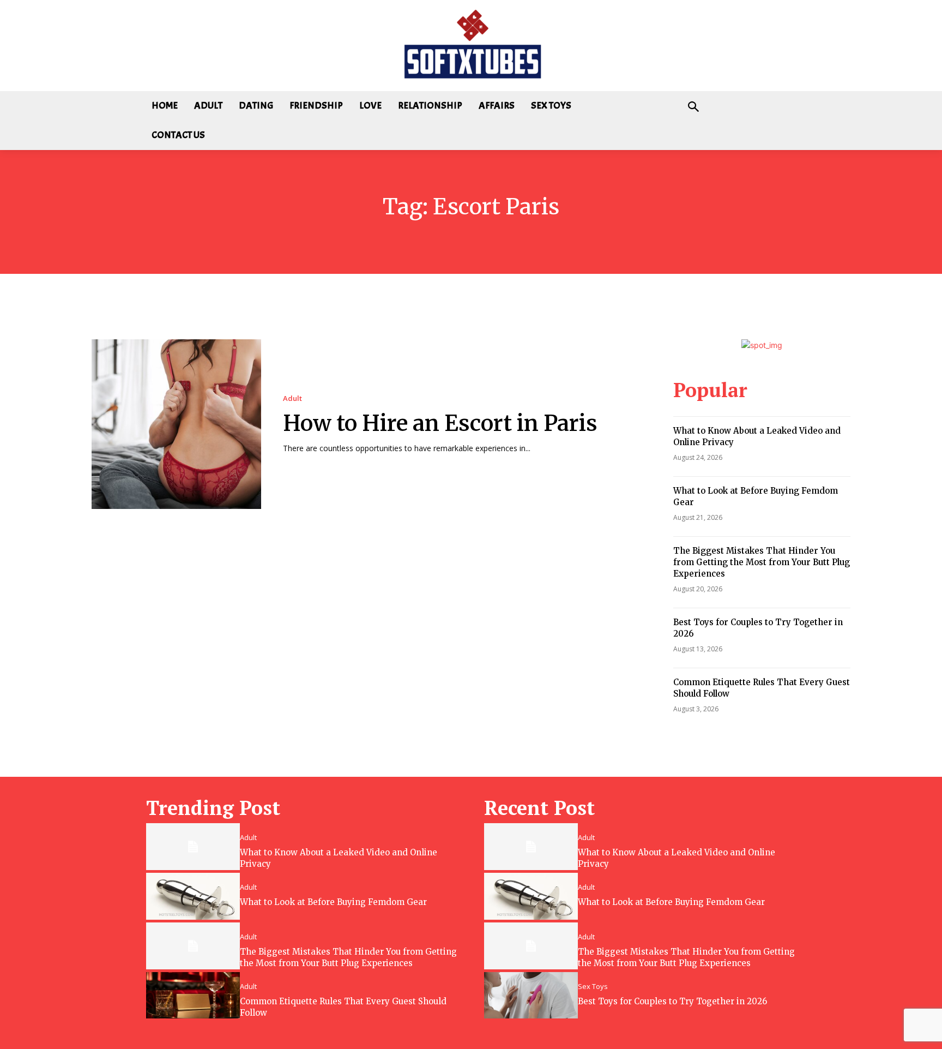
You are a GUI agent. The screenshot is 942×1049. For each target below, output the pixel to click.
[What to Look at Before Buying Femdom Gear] (193, 896)
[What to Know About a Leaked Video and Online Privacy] (193, 846)
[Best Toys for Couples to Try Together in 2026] (531, 995)
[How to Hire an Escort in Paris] (176, 424)
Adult (292, 398)
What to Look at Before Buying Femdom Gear (333, 902)
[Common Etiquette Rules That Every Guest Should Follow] (193, 995)
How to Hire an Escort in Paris (440, 423)
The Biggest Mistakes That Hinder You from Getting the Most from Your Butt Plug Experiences (761, 562)
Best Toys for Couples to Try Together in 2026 (672, 1001)
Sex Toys (593, 986)
